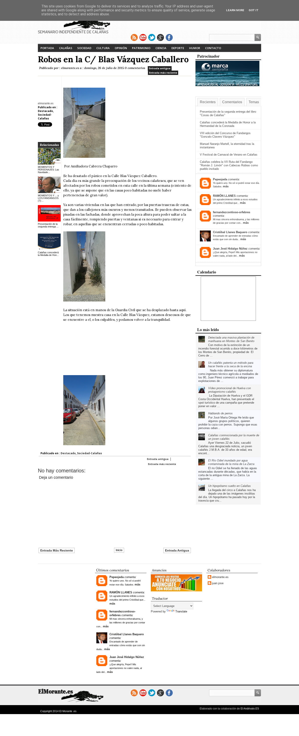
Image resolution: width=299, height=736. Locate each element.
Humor (194, 48)
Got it (254, 10)
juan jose (217, 583)
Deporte (177, 48)
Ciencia (160, 48)
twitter (151, 37)
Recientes (208, 102)
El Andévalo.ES (250, 708)
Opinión (121, 48)
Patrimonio (141, 48)
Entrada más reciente (163, 72)
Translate (181, 611)
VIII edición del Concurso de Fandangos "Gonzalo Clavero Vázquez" (225, 134)
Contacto (213, 48)
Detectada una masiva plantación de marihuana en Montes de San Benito (231, 339)
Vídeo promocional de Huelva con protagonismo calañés (229, 390)
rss (134, 37)
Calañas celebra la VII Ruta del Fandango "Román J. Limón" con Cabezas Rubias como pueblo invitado (229, 165)
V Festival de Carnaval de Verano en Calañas (228, 154)
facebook (169, 37)
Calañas (65, 48)
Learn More (235, 10)
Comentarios (232, 102)
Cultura (103, 48)
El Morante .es (67, 711)
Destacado (45, 111)
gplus (160, 37)
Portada (47, 48)
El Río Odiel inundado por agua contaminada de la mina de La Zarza (231, 462)
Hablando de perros (220, 413)
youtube (143, 37)
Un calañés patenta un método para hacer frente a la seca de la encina (230, 364)
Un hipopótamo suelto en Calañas (229, 486)
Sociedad (84, 48)
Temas (254, 102)
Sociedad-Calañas (45, 116)
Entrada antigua (160, 68)
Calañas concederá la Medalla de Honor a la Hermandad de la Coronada (228, 124)
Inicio (119, 550)
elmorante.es (220, 577)
